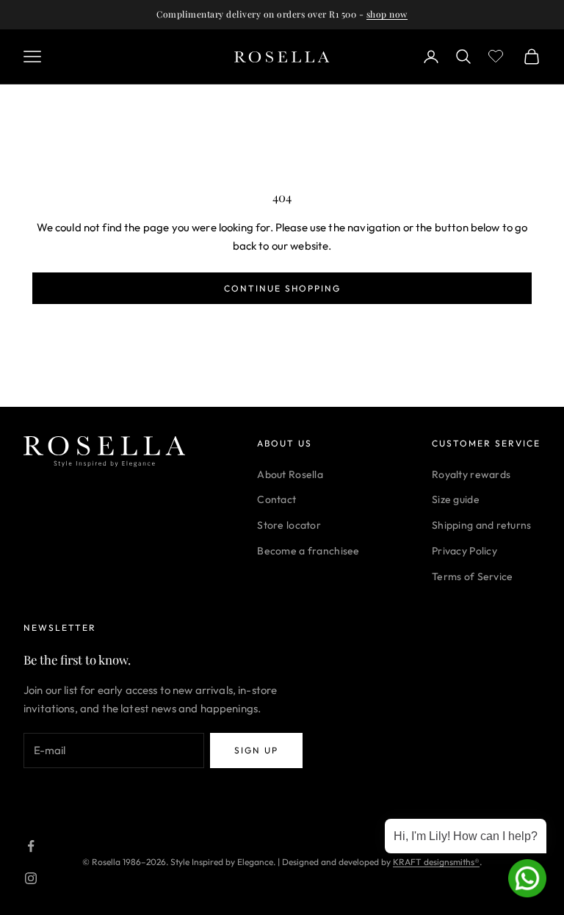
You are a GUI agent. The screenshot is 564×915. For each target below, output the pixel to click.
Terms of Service (472, 576)
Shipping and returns (482, 525)
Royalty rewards (471, 474)
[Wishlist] (497, 54)
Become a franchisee (308, 550)
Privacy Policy (464, 550)
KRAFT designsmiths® (436, 861)
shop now (387, 14)
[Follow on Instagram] (31, 878)
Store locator (289, 525)
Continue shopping (282, 288)
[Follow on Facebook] (31, 846)
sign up (256, 750)
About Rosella (290, 474)
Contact (276, 499)
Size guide (456, 499)
